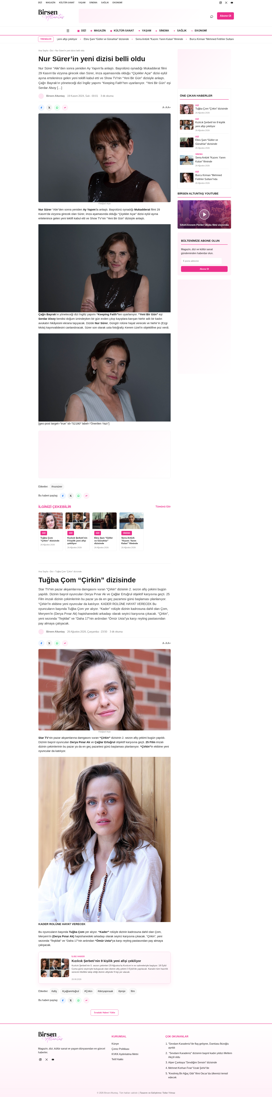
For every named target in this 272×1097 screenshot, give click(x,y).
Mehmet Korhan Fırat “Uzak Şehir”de (188, 1068)
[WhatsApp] (57, 108)
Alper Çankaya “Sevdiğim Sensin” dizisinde (192, 1062)
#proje (121, 991)
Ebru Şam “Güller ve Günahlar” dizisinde (83, 39)
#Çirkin (88, 991)
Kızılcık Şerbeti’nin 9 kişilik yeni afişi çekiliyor (77, 541)
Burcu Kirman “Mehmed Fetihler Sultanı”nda (191, 39)
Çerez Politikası (120, 1049)
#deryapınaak (105, 991)
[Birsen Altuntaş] (51, 15)
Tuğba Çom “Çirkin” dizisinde (49, 539)
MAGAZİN (50, 2)
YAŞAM (81, 2)
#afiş (54, 991)
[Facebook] (41, 108)
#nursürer (56, 486)
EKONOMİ (117, 2)
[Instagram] (220, 3)
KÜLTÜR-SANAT (66, 2)
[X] (226, 3)
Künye (115, 1043)
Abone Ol (225, 15)
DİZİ (40, 2)
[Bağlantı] (65, 108)
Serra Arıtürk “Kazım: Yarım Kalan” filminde (136, 39)
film (133, 991)
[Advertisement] (139, 16)
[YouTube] (232, 3)
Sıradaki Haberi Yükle (104, 1012)
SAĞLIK (105, 2)
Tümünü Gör (163, 506)
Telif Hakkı (117, 1059)
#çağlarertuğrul (70, 991)
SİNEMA (93, 2)
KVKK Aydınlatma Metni (125, 1054)
